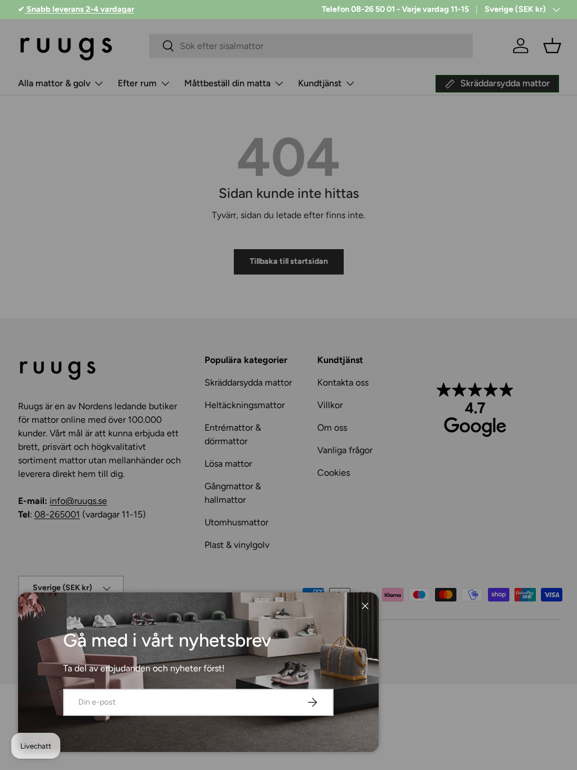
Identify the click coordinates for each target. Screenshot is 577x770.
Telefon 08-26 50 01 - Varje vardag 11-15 (395, 9)
